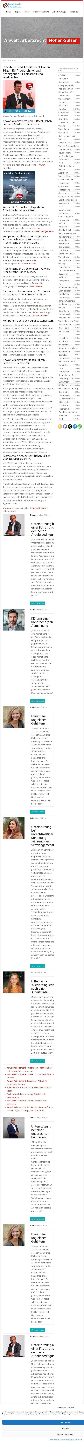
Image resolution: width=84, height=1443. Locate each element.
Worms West (69, 176)
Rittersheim (69, 402)
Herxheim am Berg (69, 375)
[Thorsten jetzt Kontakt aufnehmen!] (13, 525)
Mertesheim (69, 189)
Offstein (69, 75)
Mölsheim (69, 105)
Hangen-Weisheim (69, 301)
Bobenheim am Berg (69, 348)
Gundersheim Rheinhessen (69, 211)
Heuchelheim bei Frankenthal (69, 154)
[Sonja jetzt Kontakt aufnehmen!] (13, 717)
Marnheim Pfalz (69, 417)
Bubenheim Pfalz (69, 161)
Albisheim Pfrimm (69, 270)
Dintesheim (69, 328)
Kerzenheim (69, 382)
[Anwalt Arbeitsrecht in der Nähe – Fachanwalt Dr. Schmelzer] (12, 5)
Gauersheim (69, 351)
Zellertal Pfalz (69, 142)
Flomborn (69, 250)
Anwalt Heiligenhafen (44, 231)
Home (8, 12)
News (26, 12)
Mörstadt (69, 109)
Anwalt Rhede (35, 286)
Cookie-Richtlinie (54, 1440)
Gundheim (69, 115)
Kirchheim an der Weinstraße (69, 255)
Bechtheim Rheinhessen (69, 394)
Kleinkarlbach (69, 290)
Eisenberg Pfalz (69, 378)
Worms (69, 263)
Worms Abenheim (69, 171)
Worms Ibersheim (69, 361)
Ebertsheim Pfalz (69, 282)
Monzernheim (69, 324)
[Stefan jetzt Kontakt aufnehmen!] (13, 1127)
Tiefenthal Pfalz (69, 367)
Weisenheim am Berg (69, 388)
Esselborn (69, 405)
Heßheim (69, 277)
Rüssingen (69, 274)
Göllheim (65, 385)
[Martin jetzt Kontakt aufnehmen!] (13, 620)
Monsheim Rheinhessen (69, 80)
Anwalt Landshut (40, 315)
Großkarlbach (69, 230)
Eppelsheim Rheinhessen (69, 296)
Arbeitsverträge (59, 12)
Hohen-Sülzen (44, 515)
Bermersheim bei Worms (69, 138)
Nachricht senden (37, 603)
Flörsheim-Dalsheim (69, 122)
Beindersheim (69, 237)
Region (17, 12)
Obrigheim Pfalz (69, 85)
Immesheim (69, 220)
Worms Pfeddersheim (69, 146)
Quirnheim (69, 186)
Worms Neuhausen (69, 233)
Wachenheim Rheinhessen (69, 100)
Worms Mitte (69, 260)
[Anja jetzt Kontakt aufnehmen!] (13, 828)
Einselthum (69, 183)
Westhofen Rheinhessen (69, 245)
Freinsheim (69, 338)
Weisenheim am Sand (69, 321)
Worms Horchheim (69, 309)
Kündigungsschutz (41, 12)
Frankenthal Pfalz (69, 398)
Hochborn (69, 341)
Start (4, 60)
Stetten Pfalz (69, 314)
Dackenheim (69, 317)
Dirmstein (69, 119)
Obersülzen (69, 112)
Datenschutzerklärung (67, 1440)
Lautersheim (69, 267)
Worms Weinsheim (69, 127)
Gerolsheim (69, 193)
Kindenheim (69, 95)
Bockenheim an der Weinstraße (69, 90)
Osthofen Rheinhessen (69, 356)
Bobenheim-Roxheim (69, 287)
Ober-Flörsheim (69, 216)
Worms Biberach (69, 225)
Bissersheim (69, 240)
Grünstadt (69, 132)
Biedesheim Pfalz (69, 205)
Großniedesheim (69, 179)
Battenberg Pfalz (69, 333)
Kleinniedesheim (69, 166)
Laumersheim (69, 149)
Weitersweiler (69, 344)
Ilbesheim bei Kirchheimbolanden (69, 411)
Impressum (78, 1440)
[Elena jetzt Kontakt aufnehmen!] (13, 982)
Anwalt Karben (29, 263)
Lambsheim (69, 371)
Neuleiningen (69, 304)
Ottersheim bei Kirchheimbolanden (69, 198)
